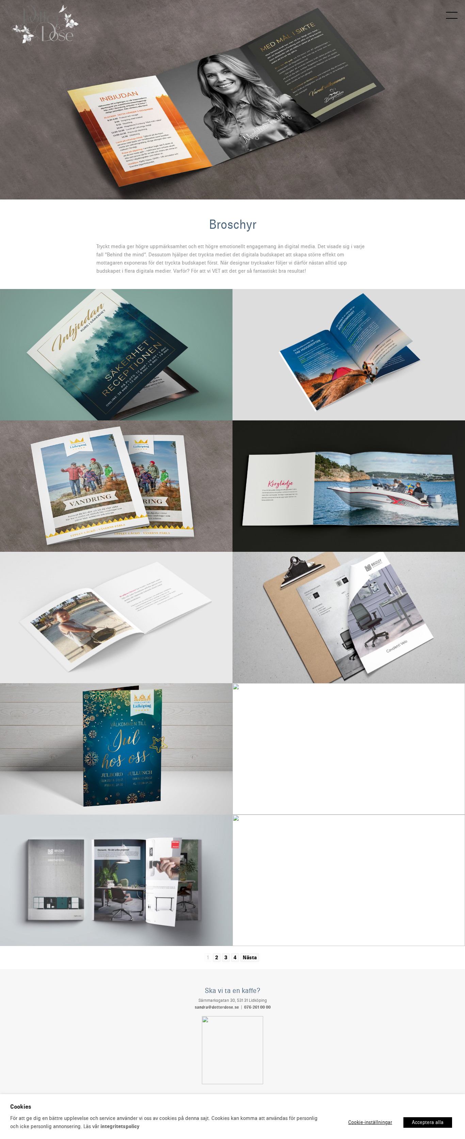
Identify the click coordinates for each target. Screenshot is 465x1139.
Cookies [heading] (20, 1106)
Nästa (250, 957)
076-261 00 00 (257, 1007)
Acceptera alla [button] (428, 1122)
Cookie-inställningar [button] (370, 1122)
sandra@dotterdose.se (217, 1007)
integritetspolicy (120, 1126)
